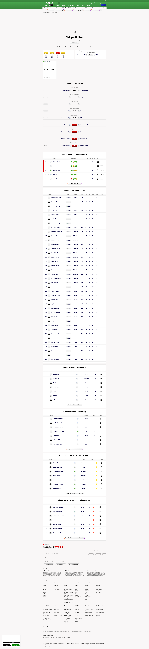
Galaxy (67, 104)
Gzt (44, 637)
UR (62, 546)
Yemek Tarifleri (56, 609)
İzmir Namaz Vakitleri (47, 611)
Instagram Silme (57, 613)
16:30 (74, 97)
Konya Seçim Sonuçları (68, 604)
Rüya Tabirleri (77, 621)
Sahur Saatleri (66, 622)
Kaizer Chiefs (56, 170)
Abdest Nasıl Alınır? (78, 618)
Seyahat (76, 595)
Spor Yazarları (98, 590)
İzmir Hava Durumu (88, 611)
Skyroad (59, 637)
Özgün (55, 605)
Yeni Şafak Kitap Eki (78, 596)
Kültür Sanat (77, 590)
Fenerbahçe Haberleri (100, 612)
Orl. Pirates (83, 131)
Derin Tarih (55, 637)
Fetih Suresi (77, 615)
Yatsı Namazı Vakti (46, 618)
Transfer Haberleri (99, 608)
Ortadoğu (45, 587)
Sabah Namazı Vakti (46, 612)
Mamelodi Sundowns (58, 166)
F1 (85, 593)
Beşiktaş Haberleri (99, 609)
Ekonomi (56, 585)
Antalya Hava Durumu (89, 613)
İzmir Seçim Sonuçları (68, 598)
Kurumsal (45, 629)
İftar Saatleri (66, 621)
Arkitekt (64, 637)
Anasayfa (45, 12)
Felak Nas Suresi (78, 613)
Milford (82, 118)
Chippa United (54, 12)
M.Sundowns (83, 111)
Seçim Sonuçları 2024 (68, 587)
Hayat (76, 585)
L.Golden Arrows (64, 145)
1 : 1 (74, 124)
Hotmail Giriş (56, 611)
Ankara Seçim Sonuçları (68, 596)
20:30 (74, 90)
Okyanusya (45, 596)
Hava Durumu (88, 605)
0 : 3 (74, 131)
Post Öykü (68, 637)
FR (58, 546)
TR (53, 546)
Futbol (86, 589)
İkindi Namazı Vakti (46, 615)
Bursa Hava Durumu (89, 612)
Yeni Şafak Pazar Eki (78, 598)
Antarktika (45, 595)
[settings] (97, 3)
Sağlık (76, 592)
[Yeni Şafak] (49, 3)
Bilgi (86, 599)
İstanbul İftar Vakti (67, 613)
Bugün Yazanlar (99, 587)
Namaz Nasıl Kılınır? (78, 616)
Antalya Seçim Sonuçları (68, 602)
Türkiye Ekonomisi (57, 587)
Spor (49, 12)
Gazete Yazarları (99, 589)
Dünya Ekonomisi (57, 589)
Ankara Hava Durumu (89, 609)
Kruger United (84, 97)
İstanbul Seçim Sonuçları (68, 595)
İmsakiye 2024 (67, 608)
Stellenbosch (65, 90)
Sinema (76, 593)
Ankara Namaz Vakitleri (47, 609)
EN (55, 546)
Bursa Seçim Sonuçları (68, 601)
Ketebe (51, 637)
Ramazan (66, 605)
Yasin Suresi (77, 609)
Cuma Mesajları (78, 608)
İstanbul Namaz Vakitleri (47, 608)
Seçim (65, 585)
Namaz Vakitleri (46, 605)
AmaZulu (55, 174)
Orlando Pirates (57, 161)
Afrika (44, 593)
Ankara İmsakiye (67, 611)
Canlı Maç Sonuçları (99, 616)
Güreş (86, 595)
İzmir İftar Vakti (67, 619)
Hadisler (76, 619)
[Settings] (92, 5)
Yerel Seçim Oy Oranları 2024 (68, 593)
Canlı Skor (98, 615)
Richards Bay (83, 138)
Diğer (86, 598)
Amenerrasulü (77, 611)
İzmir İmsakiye (66, 612)
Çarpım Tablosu (56, 612)
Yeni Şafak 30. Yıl (78, 587)
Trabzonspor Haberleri (100, 613)
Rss (55, 629)
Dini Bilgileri (77, 605)
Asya (44, 590)
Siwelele (66, 124)
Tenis (86, 592)
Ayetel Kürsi (77, 612)
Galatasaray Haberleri (100, 611)
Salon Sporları (88, 596)
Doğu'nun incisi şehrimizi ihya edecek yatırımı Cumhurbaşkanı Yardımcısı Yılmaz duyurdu (83, 7)
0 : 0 (74, 145)
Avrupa (44, 589)
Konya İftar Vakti (67, 616)
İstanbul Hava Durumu (89, 608)
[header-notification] (94, 3)
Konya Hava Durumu (89, 615)
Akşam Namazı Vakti (47, 616)
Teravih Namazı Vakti (47, 619)
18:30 (74, 104)
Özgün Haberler (56, 608)
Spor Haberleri (99, 605)
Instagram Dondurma (58, 615)
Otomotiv (55, 590)
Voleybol (87, 590)
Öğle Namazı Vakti (46, 613)
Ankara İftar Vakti (67, 615)
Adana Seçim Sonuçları (68, 599)
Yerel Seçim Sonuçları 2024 (68, 590)
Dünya (44, 585)
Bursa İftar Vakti (67, 618)
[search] (91, 3)
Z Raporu (47, 637)
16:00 (74, 118)
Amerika (44, 592)
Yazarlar (98, 585)
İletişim (50, 629)
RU (60, 546)
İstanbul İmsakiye (67, 609)
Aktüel (76, 589)
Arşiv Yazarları (98, 592)
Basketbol (87, 587)
